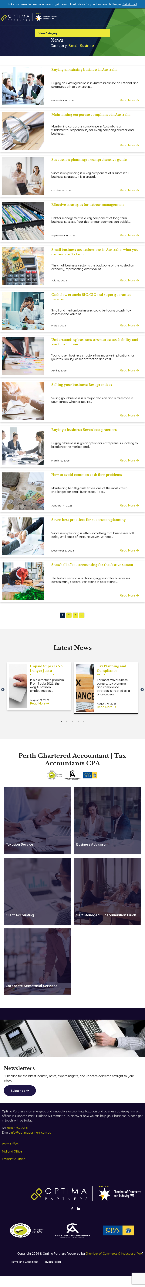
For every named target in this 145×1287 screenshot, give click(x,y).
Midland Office (12, 1151)
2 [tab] (67, 721)
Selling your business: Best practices (81, 385)
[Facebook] (72, 1209)
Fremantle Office (13, 1159)
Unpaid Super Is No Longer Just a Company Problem (46, 670)
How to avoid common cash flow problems (86, 475)
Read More (127, 100)
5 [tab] (84, 721)
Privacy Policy (52, 1262)
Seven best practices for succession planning (88, 520)
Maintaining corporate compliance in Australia (90, 115)
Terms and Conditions (24, 1262)
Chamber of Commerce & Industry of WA (114, 1253)
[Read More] (18, 686)
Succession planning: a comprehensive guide (89, 160)
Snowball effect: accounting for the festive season (92, 565)
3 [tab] (72, 721)
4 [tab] (78, 721)
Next (142, 690)
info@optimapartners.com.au (31, 1132)
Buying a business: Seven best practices (84, 430)
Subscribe (18, 1091)
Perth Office (10, 1144)
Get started (130, 4)
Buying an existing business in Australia (84, 69)
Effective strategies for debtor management (87, 205)
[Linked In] (78, 1209)
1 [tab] (61, 721)
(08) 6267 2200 (17, 1128)
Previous (3, 690)
